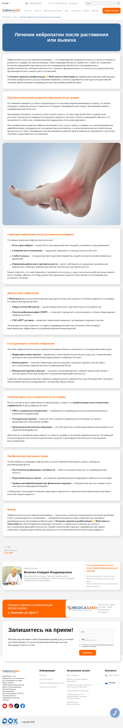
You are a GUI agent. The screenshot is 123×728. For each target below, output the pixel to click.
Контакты (95, 11)
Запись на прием (112, 11)
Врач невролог (72, 675)
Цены (67, 11)
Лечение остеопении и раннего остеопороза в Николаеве (79, 686)
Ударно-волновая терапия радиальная (77, 680)
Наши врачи (76, 11)
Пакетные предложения (52, 11)
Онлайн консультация (48, 687)
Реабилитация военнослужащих (73, 703)
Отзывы (86, 11)
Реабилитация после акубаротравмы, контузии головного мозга (77, 696)
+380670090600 (35, 3)
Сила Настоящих (46, 679)
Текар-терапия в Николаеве (78, 691)
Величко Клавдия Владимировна (48, 572)
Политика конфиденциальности (51, 683)
